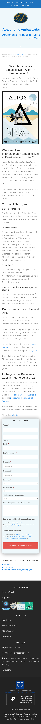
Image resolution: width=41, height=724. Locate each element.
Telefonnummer (10, 453)
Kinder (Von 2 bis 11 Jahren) (14, 495)
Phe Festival (31, 395)
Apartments (7, 620)
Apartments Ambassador (21, 29)
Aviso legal (16, 716)
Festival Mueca (19, 395)
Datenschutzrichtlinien (12, 531)
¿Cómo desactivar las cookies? (24, 719)
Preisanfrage (7, 565)
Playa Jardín (32, 350)
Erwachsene (8, 488)
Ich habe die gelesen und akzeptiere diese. (19, 525)
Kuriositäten (15, 415)
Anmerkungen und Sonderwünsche (16, 503)
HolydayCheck (8, 592)
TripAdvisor (7, 597)
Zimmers (7, 480)
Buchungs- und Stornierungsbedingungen (20, 519)
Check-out (7, 471)
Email (6, 444)
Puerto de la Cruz (9, 625)
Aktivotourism (8, 631)
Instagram (6, 636)
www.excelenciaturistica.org (20, 709)
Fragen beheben (9, 567)
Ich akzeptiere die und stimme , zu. (18, 536)
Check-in (7, 462)
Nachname (6, 440)
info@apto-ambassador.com (16, 653)
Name (6, 425)
